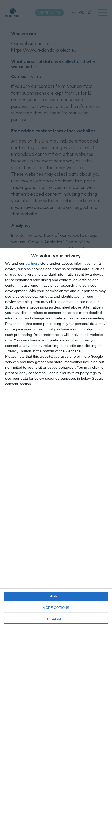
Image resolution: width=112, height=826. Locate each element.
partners (32, 263)
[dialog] (56, 537)
